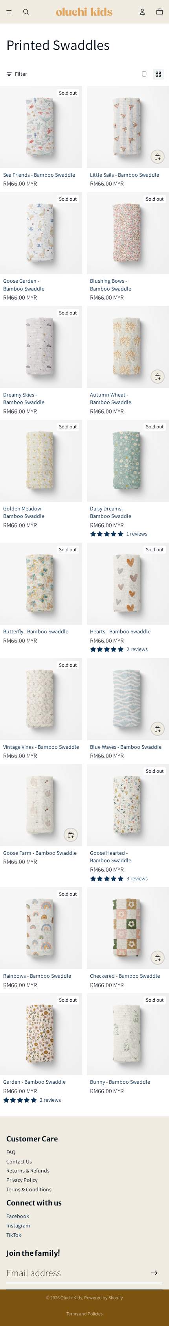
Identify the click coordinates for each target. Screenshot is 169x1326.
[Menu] (9, 12)
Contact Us (19, 1161)
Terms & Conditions (28, 1189)
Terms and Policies (84, 1314)
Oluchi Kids (71, 1297)
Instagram (18, 1225)
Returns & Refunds (28, 1170)
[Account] (142, 11)
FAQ (10, 1152)
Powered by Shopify (103, 1297)
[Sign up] (154, 1273)
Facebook (17, 1216)
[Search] (26, 11)
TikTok (13, 1234)
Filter (21, 73)
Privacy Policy (21, 1179)
